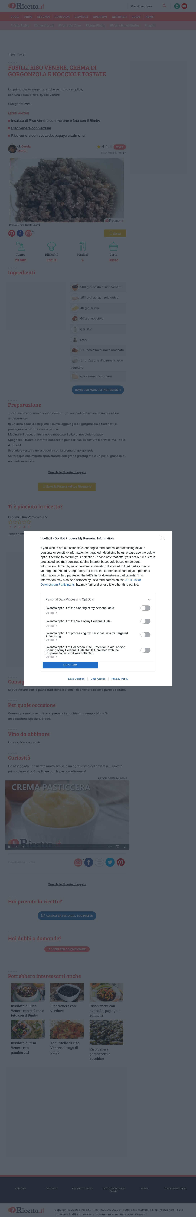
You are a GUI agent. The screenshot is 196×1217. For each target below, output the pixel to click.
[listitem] (98, 600)
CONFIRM (70, 665)
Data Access (98, 678)
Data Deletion (76, 678)
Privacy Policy (119, 678)
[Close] (164, 538)
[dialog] (98, 608)
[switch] (145, 608)
